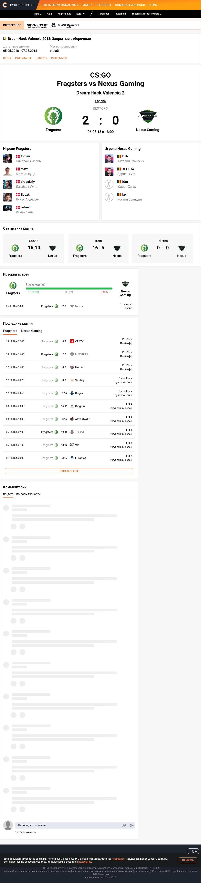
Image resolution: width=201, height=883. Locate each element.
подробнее (118, 858)
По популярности (28, 494)
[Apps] (36, 15)
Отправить (132, 825)
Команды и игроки (130, 4)
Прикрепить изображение (124, 825)
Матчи (87, 4)
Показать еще (69, 471)
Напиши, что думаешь (32, 825)
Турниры (104, 4)
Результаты (59, 58)
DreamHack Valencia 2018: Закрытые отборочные (49, 39)
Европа (100, 101)
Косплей (121, 13)
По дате (8, 494)
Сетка (7, 58)
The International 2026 (60, 4)
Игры (153, 4)
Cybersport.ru (92, 877)
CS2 (49, 13)
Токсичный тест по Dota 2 (146, 13)
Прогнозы (104, 13)
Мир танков (64, 13)
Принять (188, 860)
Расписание (23, 58)
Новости (42, 58)
